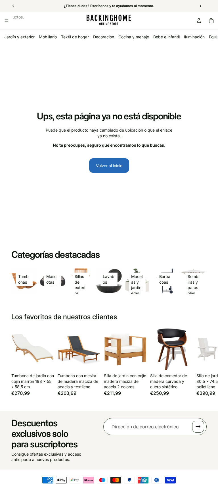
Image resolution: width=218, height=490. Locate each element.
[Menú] (6, 20)
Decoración (103, 36)
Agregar (50, 362)
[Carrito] (211, 20)
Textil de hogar (75, 36)
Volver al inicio (109, 165)
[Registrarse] (198, 427)
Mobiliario (48, 36)
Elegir (142, 362)
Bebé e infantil (166, 36)
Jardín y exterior (19, 36)
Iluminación (194, 36)
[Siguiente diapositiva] (200, 364)
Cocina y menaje (133, 36)
